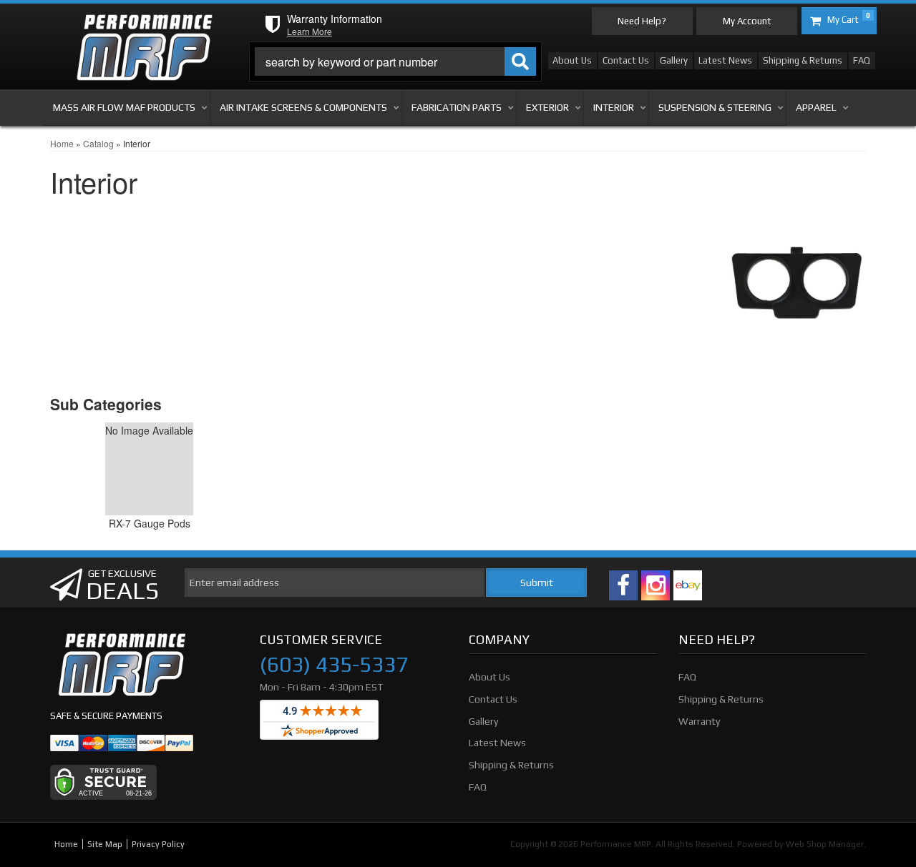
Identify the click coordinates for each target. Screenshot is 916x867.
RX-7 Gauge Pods (149, 523)
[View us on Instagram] (655, 585)
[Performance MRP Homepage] (144, 28)
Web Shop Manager (825, 844)
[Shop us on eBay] (687, 585)
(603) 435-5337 (334, 664)
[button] (396, 61)
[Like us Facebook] (623, 585)
